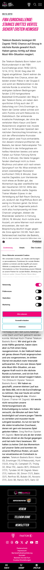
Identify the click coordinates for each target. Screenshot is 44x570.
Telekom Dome (22, 517)
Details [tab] (22, 248)
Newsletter (22, 525)
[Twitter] (21, 542)
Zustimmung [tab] (8, 248)
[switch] (38, 291)
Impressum (22, 551)
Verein (22, 509)
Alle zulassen (22, 314)
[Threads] (12, 542)
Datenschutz (22, 548)
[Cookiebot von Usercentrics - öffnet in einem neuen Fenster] (32, 241)
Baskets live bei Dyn (22, 558)
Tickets (6, 568)
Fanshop (21, 568)
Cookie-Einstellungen (22, 560)
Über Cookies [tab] (36, 248)
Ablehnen (22, 327)
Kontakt (22, 555)
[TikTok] (26, 542)
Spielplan (36, 568)
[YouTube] (31, 542)
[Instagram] (7, 542)
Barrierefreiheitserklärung (22, 553)
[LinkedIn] (36, 542)
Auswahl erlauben (22, 320)
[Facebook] (16, 542)
